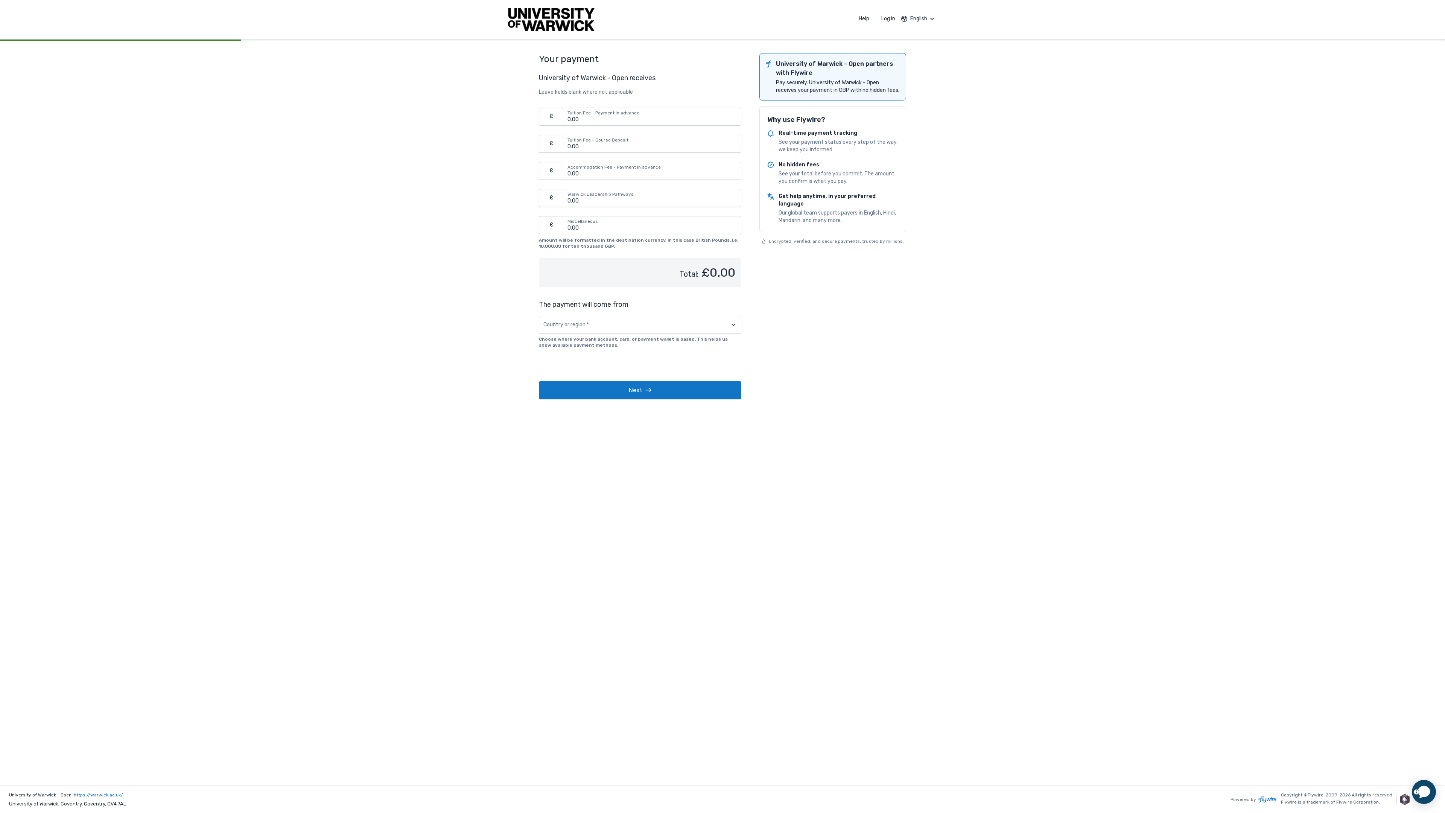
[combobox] (640, 325)
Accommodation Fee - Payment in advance (614, 167)
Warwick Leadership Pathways (600, 194)
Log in (888, 18)
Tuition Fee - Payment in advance (603, 113)
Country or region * (566, 324)
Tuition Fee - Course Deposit (597, 140)
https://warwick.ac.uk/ (98, 795)
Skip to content (125, 20)
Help (864, 18)
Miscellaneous (582, 221)
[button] (640, 390)
